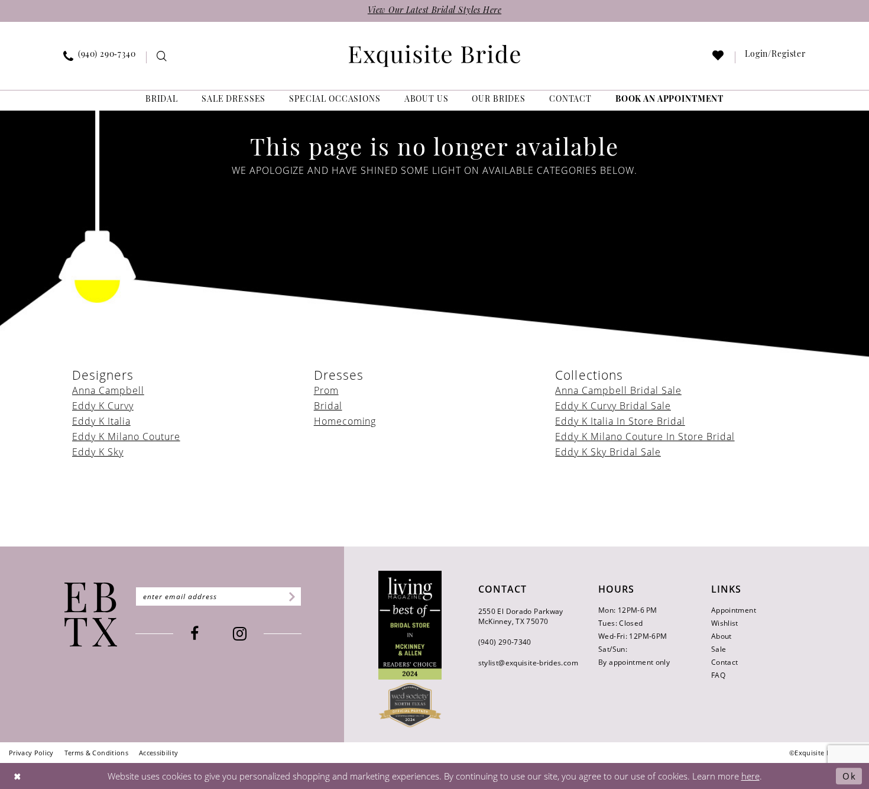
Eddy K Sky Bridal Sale (608, 451)
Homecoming (345, 421)
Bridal (328, 405)
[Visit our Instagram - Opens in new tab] (240, 634)
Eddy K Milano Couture (126, 436)
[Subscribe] (289, 596)
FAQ (718, 675)
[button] (775, 57)
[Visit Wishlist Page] (718, 57)
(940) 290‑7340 (504, 642)
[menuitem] (100, 57)
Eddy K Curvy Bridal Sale (613, 405)
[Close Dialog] (17, 775)
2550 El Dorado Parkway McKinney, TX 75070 (520, 616)
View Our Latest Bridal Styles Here (434, 11)
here (750, 776)
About (721, 636)
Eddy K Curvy (103, 405)
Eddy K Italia (101, 421)
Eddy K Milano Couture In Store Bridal (644, 436)
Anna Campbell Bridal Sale (618, 390)
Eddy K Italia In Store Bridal (620, 421)
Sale (718, 649)
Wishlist (724, 623)
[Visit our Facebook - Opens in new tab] (194, 633)
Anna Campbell (108, 390)
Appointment (733, 610)
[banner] (434, 55)
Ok (849, 776)
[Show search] (161, 57)
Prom (326, 390)
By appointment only (634, 662)
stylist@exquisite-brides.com (528, 663)
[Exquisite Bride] (90, 614)
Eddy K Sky (98, 451)
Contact (724, 662)
